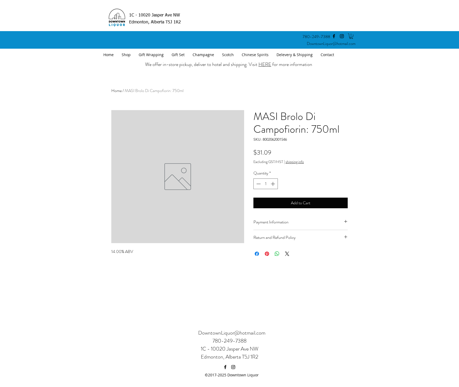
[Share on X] (287, 254)
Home (116, 91)
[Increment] (273, 184)
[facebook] (334, 36)
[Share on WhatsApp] (277, 254)
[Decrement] (258, 184)
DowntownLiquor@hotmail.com (331, 44)
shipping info (295, 161)
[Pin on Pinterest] (267, 254)
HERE (264, 64)
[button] (351, 36)
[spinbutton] (266, 184)
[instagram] (342, 36)
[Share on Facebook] (257, 254)
